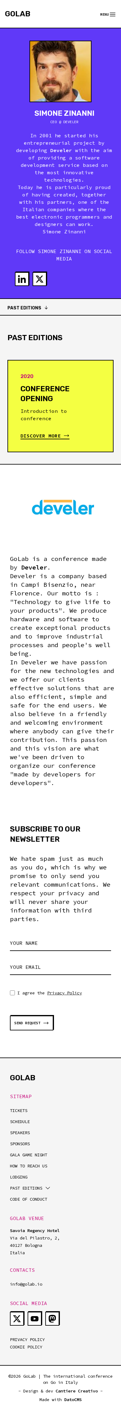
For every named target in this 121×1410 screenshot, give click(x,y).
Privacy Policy (64, 993)
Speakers (20, 1132)
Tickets (18, 1110)
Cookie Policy (26, 1347)
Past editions (26, 1188)
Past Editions (24, 308)
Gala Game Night (28, 1155)
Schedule (20, 1121)
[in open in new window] (22, 279)
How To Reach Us (28, 1166)
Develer (34, 567)
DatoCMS (73, 1399)
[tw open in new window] (40, 279)
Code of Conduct (28, 1199)
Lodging (18, 1177)
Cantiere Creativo (77, 1391)
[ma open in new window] (52, 1319)
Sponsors (20, 1143)
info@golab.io (26, 1284)
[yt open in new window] (35, 1319)
